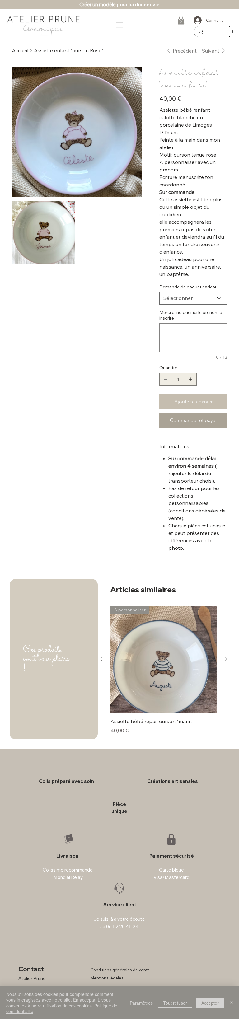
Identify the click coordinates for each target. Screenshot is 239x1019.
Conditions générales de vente (120, 969)
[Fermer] (231, 1002)
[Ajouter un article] (190, 379)
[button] (181, 20)
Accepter (210, 1003)
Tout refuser (175, 1003)
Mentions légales (107, 977)
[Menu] (119, 25)
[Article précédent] (101, 659)
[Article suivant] (225, 659)
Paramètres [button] (141, 1003)
